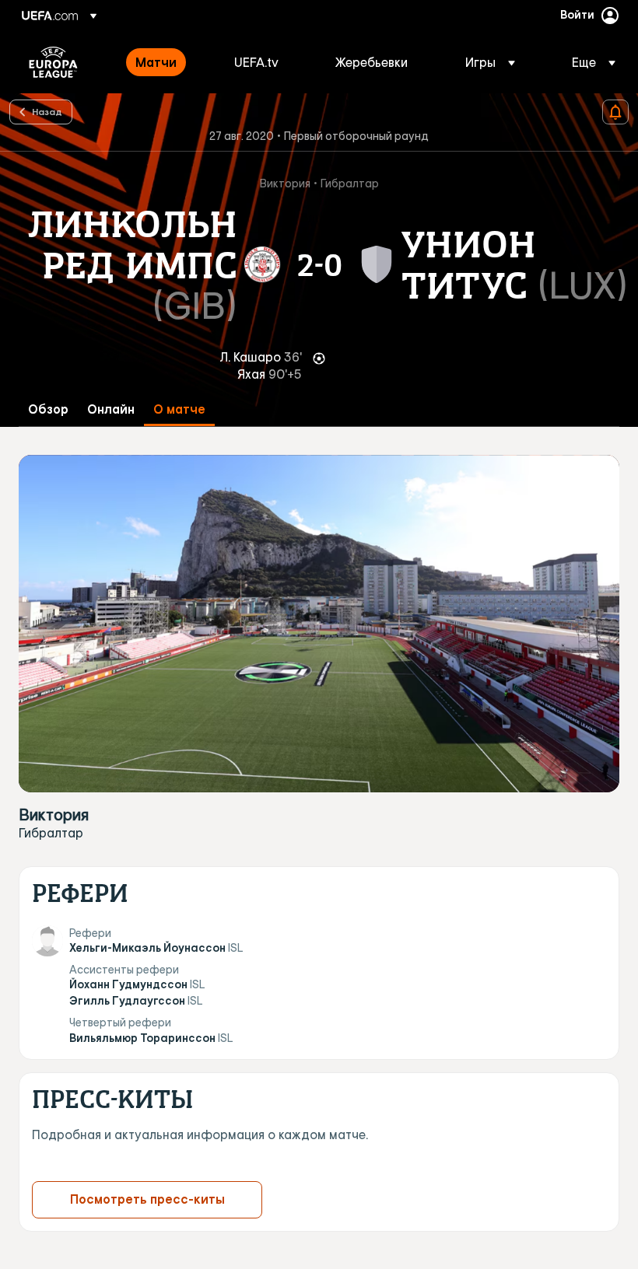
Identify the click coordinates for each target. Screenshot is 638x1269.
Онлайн (111, 409)
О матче (179, 409)
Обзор (48, 409)
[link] (156, 62)
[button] (490, 62)
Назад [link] (47, 111)
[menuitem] (165, 62)
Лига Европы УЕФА (53, 62)
